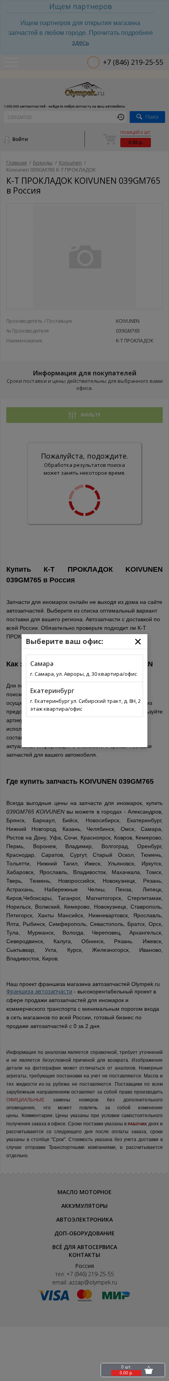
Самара (41, 663)
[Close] (137, 641)
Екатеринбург (52, 690)
